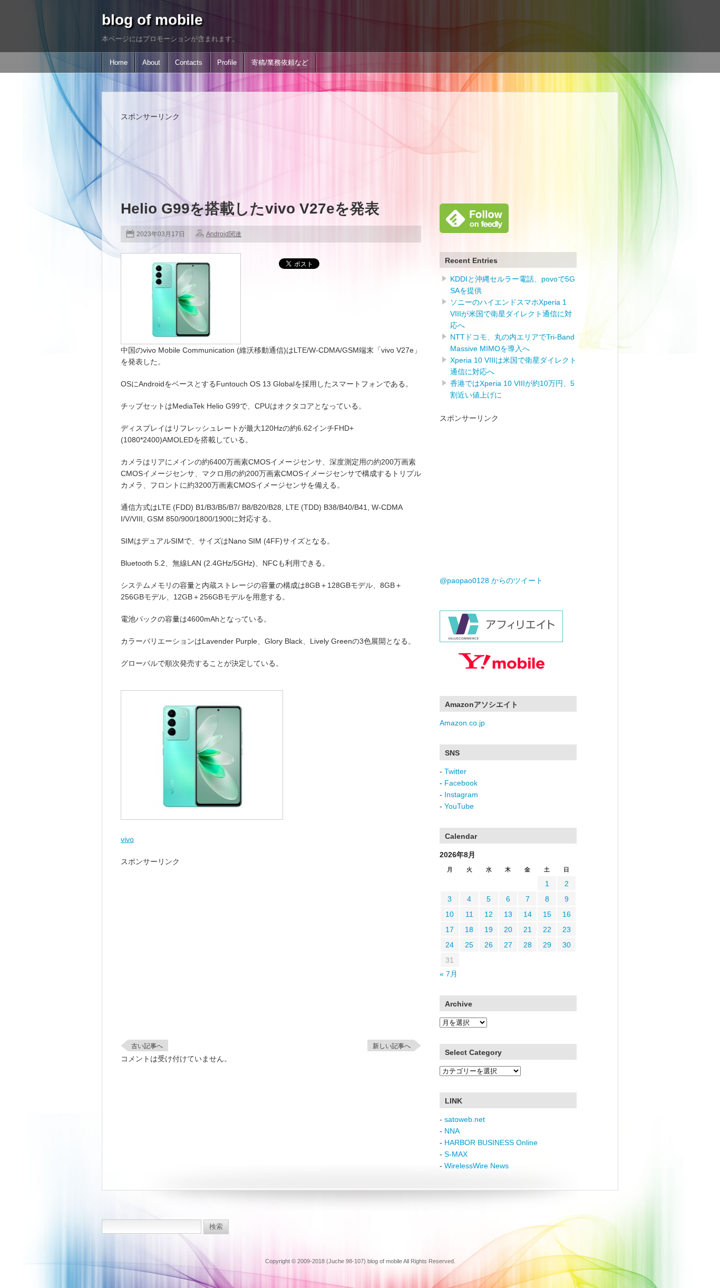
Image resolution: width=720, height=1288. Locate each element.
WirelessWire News (476, 1165)
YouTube (459, 806)
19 (488, 929)
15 (547, 914)
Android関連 (223, 234)
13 (508, 914)
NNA (452, 1131)
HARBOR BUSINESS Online (491, 1142)
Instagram (461, 794)
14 (527, 914)
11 (469, 914)
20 (508, 929)
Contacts (188, 62)
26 (488, 945)
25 (469, 945)
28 (527, 945)
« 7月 (449, 974)
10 (449, 914)
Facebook (461, 783)
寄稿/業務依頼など (279, 62)
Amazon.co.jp (462, 723)
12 (488, 914)
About (151, 62)
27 (508, 945)
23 (566, 929)
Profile (227, 62)
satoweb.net (464, 1119)
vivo (127, 839)
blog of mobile (152, 20)
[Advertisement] (312, 146)
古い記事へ (147, 1046)
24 (449, 945)
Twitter (455, 771)
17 (449, 929)
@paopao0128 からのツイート (491, 580)
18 (469, 929)
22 (547, 929)
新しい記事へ (392, 1046)
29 (547, 945)
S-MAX (456, 1154)
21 (527, 929)
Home (119, 62)
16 (566, 914)
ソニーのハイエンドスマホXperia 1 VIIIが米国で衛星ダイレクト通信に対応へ (511, 314)
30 (566, 945)
